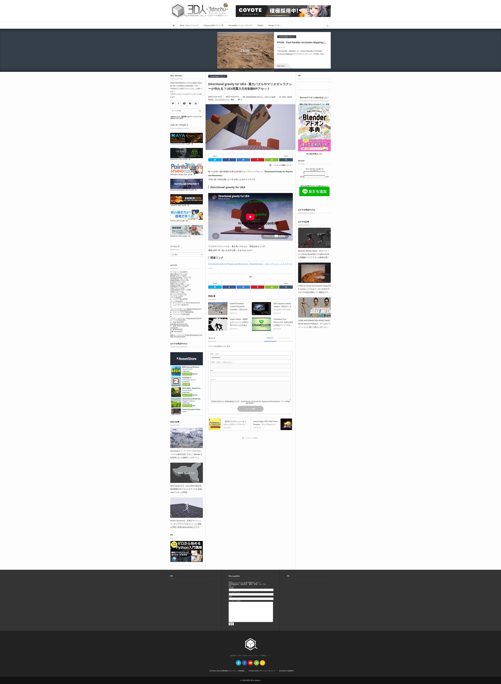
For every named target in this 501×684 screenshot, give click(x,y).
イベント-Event (180, 299)
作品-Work (178, 322)
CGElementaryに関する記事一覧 (181, 144)
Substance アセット (178, 286)
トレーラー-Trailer (181, 314)
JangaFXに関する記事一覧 (179, 205)
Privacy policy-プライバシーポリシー (262, 671)
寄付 (302, 177)
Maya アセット (177, 283)
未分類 (174, 328)
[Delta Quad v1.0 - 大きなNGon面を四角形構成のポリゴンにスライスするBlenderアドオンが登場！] (186, 473)
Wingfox (260, 25)
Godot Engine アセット (179, 280)
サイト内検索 (327, 25)
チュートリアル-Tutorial (183, 312)
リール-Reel (179, 320)
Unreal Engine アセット (286, 36)
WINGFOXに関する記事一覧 (180, 236)
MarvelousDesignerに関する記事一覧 (183, 190)
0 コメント (270, 338)
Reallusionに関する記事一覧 (180, 159)
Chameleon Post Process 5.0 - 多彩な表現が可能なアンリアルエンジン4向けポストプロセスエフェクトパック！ (283, 322)
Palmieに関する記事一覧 (179, 221)
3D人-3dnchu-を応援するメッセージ (314, 169)
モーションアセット (178, 294)
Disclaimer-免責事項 (286, 671)
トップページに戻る (251, 438)
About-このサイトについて (189, 25)
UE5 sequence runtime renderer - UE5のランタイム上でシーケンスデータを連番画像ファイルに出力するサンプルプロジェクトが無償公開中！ (283, 307)
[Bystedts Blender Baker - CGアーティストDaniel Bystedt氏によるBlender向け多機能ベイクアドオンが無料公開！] (314, 238)
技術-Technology (181, 326)
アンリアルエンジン (222, 99)
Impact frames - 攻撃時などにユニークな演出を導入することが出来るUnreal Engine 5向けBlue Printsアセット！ (239, 322)
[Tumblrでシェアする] (286, 159)
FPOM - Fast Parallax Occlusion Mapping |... (301, 42)
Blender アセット (178, 275)
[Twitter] (215, 159)
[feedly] (256, 662)
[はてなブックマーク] (243, 156)
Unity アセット (177, 288)
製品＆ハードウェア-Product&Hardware (186, 335)
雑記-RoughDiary (177, 337)
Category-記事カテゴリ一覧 (213, 25)
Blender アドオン (275, 25)
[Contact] (190, 103)
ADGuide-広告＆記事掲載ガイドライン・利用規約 (227, 671)
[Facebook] (229, 156)
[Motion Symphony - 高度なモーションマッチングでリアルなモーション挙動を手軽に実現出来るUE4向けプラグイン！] (186, 508)
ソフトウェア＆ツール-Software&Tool (185, 309)
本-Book (178, 329)
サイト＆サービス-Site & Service (186, 303)
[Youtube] (184, 103)
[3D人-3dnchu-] (199, 11)
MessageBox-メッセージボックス (240, 25)
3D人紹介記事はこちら (314, 154)
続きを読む (281, 66)
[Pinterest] (257, 156)
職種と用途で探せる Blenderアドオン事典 (314, 104)
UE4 (283, 97)
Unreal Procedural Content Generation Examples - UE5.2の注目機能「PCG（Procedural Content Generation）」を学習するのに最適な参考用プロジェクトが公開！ (239, 307)
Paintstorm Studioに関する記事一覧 (182, 175)
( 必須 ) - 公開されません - (221, 362)
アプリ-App (175, 297)
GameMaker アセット (179, 279)
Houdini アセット (177, 282)
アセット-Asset (270, 97)
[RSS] (195, 103)
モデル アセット (177, 293)
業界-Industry (176, 331)
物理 (232, 99)
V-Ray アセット (176, 291)
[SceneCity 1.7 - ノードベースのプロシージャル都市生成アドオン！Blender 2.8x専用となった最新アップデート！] (186, 438)
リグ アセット (176, 296)
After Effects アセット (178, 274)
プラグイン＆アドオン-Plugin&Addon (185, 318)
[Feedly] (272, 156)
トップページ (173, 25)
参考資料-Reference (178, 324)
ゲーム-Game (176, 301)
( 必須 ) (214, 354)
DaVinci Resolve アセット (180, 277)
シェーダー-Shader (181, 305)
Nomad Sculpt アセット (179, 285)
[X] (172, 103)
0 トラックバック (284, 338)
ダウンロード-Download (180, 310)
